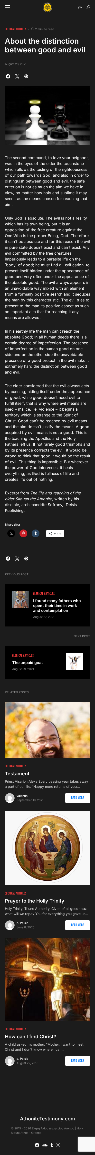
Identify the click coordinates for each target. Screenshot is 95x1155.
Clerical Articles (15, 29)
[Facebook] (37, 1145)
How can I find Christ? (30, 1037)
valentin (22, 796)
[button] (7, 7)
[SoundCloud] (45, 1145)
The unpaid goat (27, 662)
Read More (77, 798)
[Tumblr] (51, 1145)
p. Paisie (22, 923)
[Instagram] (58, 1145)
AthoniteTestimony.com (47, 1119)
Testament (17, 774)
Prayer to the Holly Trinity (34, 901)
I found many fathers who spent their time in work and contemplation (57, 605)
